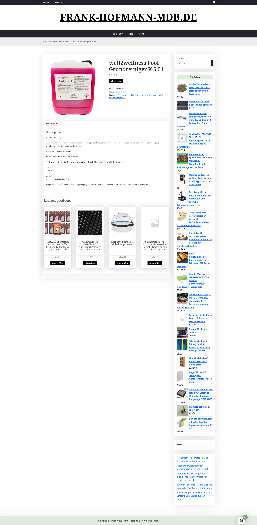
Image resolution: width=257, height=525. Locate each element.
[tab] (52, 123)
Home (44, 41)
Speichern (118, 33)
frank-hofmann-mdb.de (128, 17)
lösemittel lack (137, 95)
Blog (131, 33)
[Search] (212, 63)
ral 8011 (160, 95)
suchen (180, 58)
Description (52, 123)
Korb (141, 33)
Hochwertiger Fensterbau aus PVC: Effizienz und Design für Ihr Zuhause (194, 496)
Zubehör (53, 41)
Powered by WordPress (110, 520)
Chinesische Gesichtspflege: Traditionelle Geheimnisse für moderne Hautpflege (192, 477)
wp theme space (150, 520)
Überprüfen (116, 81)
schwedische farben (117, 97)
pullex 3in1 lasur (149, 95)
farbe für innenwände (122, 95)
